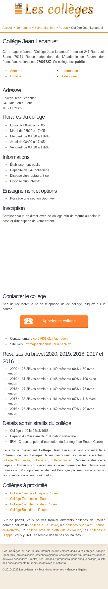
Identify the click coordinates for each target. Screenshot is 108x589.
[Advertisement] (51, 257)
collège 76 (40, 460)
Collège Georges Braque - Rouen (34, 493)
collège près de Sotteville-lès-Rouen (54, 530)
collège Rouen (61, 460)
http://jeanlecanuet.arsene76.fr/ (48, 344)
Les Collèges (54, 10)
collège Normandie (16, 460)
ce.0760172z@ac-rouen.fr (52, 338)
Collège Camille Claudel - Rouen (33, 504)
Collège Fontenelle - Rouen (29, 499)
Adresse (16, 71)
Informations (71, 71)
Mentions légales (77, 569)
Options (15, 76)
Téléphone (69, 76)
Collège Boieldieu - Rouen (28, 510)
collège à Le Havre (44, 525)
